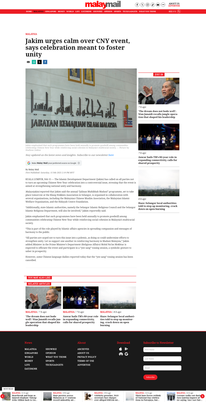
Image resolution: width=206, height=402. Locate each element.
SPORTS (117, 11)
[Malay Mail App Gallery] (121, 356)
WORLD (70, 11)
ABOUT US (83, 353)
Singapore (31, 353)
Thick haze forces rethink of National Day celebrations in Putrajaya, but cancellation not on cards (148, 397)
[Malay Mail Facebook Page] (137, 5)
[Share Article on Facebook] (45, 63)
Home (29, 11)
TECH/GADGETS (130, 11)
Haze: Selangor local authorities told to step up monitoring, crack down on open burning (117, 321)
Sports (50, 361)
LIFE (77, 11)
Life (27, 365)
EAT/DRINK (86, 11)
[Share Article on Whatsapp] (34, 63)
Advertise (174, 5)
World (29, 357)
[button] (79, 163)
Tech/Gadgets (54, 365)
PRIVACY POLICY (86, 357)
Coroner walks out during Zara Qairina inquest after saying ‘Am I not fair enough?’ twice (189, 397)
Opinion (51, 353)
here (111, 155)
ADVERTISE (83, 365)
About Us (174, 3)
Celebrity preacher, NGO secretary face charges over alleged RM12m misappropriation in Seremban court (106, 397)
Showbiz (51, 349)
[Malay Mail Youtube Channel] (158, 5)
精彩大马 (172, 11)
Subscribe (150, 377)
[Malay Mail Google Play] (126, 351)
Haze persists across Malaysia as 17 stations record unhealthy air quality (64, 397)
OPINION (108, 11)
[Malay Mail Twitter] (142, 5)
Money (29, 361)
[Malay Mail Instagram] (147, 5)
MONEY (61, 11)
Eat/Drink (31, 369)
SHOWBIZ (97, 11)
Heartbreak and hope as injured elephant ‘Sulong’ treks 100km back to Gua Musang (24, 397)
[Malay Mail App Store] (120, 351)
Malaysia (16, 393)
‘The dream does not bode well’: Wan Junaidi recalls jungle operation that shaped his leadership (43, 321)
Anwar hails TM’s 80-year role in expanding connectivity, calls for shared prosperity (80, 319)
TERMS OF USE (85, 361)
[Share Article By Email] (28, 63)
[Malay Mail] (103, 8)
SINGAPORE (50, 11)
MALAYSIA (38, 11)
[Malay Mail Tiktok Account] (152, 5)
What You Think (147, 11)
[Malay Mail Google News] (126, 356)
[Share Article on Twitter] (39, 63)
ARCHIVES (83, 349)
